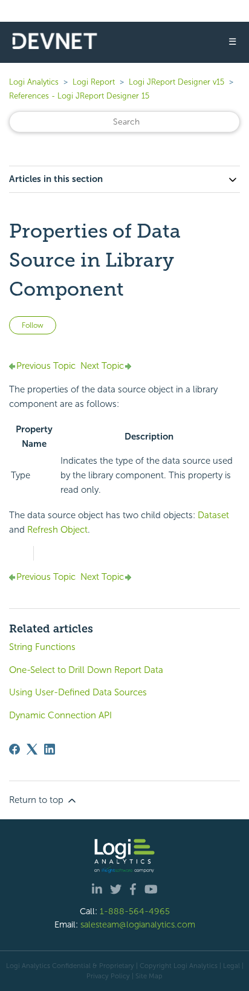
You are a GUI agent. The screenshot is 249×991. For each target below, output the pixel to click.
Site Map (149, 976)
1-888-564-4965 (135, 911)
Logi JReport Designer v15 (176, 81)
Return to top (37, 799)
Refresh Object (57, 529)
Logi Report (94, 81)
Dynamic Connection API (60, 715)
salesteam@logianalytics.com (137, 924)
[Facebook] (14, 749)
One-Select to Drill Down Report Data (86, 669)
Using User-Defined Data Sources (78, 692)
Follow (33, 325)
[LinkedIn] (49, 749)
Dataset (213, 515)
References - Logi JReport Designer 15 (79, 95)
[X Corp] (32, 749)
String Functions (42, 647)
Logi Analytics (34, 81)
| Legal (229, 965)
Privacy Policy (108, 976)
